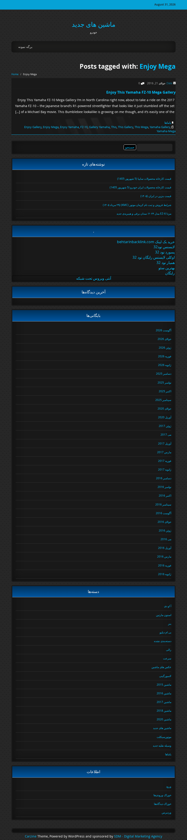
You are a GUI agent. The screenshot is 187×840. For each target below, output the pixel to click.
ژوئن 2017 (165, 426)
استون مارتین (163, 615)
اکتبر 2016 (165, 495)
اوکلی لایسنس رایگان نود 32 (153, 257)
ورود (168, 786)
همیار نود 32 (165, 262)
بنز (169, 623)
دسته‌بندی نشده (162, 641)
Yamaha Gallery (160, 127)
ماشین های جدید (93, 24)
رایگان (170, 273)
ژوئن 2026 (165, 347)
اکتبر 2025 (165, 391)
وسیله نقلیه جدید (162, 745)
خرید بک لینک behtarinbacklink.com (146, 241)
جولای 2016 (164, 522)
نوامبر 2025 (164, 382)
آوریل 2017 (164, 443)
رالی (168, 649)
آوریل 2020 (164, 417)
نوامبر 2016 (164, 487)
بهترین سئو (166, 267)
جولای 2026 (164, 339)
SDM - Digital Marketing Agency (138, 836)
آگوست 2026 (163, 330)
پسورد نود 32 (165, 252)
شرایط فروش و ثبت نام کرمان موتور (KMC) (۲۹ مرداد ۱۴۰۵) (137, 205)
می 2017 (166, 434)
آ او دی (167, 606)
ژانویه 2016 (164, 574)
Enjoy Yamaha (69, 127)
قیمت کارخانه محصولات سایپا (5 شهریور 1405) (144, 178)
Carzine (31, 836)
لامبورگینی (165, 676)
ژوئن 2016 (165, 530)
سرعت (167, 658)
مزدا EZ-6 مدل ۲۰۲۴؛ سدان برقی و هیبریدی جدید (144, 213)
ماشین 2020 (164, 719)
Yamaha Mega (166, 131)
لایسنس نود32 (164, 246)
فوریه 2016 (164, 565)
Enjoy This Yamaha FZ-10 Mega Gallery (141, 92)
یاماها (167, 123)
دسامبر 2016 (163, 478)
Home (14, 74)
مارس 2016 (164, 556)
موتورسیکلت (164, 737)
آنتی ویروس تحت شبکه (93, 278)
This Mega (141, 127)
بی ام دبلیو (165, 632)
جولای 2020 (164, 408)
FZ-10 (84, 127)
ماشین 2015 (164, 684)
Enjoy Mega (158, 66)
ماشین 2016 (164, 693)
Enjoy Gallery (33, 127)
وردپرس (166, 812)
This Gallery (125, 127)
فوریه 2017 (164, 461)
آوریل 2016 (164, 548)
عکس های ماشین (161, 667)
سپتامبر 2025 (163, 400)
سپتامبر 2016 (163, 504)
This (114, 127)
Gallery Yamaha (99, 127)
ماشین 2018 (164, 710)
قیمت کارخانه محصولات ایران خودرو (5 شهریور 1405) (140, 187)
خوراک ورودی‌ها (162, 795)
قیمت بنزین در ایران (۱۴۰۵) (155, 196)
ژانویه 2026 (164, 365)
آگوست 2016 (163, 513)
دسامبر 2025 (163, 373)
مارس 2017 (164, 452)
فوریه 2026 (164, 356)
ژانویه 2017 (164, 469)
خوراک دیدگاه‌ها (162, 804)
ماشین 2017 (164, 702)
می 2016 (166, 539)
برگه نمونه (25, 47)
